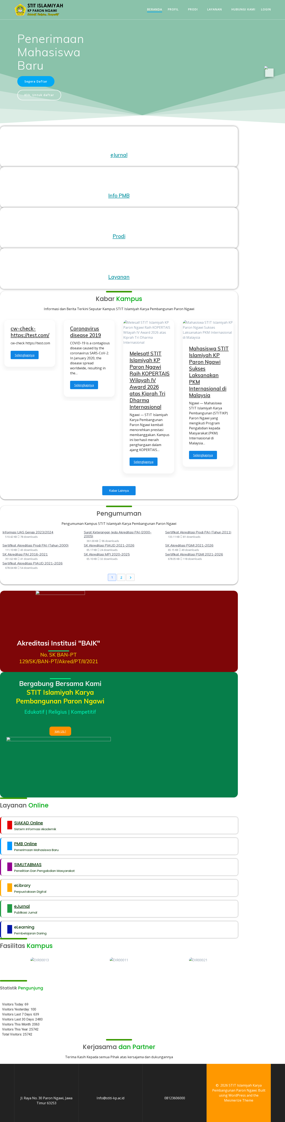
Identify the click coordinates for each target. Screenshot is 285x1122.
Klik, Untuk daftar (39, 95)
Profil (173, 9)
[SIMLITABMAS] (9, 866)
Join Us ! (60, 731)
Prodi (193, 9)
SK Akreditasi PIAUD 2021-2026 (109, 545)
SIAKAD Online (28, 823)
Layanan (214, 9)
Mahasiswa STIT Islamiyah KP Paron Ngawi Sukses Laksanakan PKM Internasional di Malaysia (209, 371)
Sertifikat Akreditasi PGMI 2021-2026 (194, 554)
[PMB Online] (9, 846)
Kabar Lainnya (119, 490)
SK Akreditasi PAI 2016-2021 (25, 554)
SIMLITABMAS (28, 865)
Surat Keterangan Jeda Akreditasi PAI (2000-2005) (117, 534)
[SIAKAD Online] (9, 825)
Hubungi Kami (243, 9)
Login (266, 9)
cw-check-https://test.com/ (30, 331)
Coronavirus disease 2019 (85, 331)
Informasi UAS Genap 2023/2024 (28, 532)
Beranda (154, 9)
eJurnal (22, 906)
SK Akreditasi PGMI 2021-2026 (189, 545)
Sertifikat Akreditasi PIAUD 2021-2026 (33, 563)
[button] (119, 968)
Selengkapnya (24, 355)
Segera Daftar (35, 81)
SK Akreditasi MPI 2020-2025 (107, 554)
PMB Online (25, 844)
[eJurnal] (9, 908)
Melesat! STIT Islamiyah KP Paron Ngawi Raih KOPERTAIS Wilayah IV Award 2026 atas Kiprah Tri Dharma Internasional (150, 380)
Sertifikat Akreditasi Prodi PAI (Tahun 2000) (36, 545)
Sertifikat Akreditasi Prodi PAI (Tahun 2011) (198, 532)
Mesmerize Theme (238, 1100)
